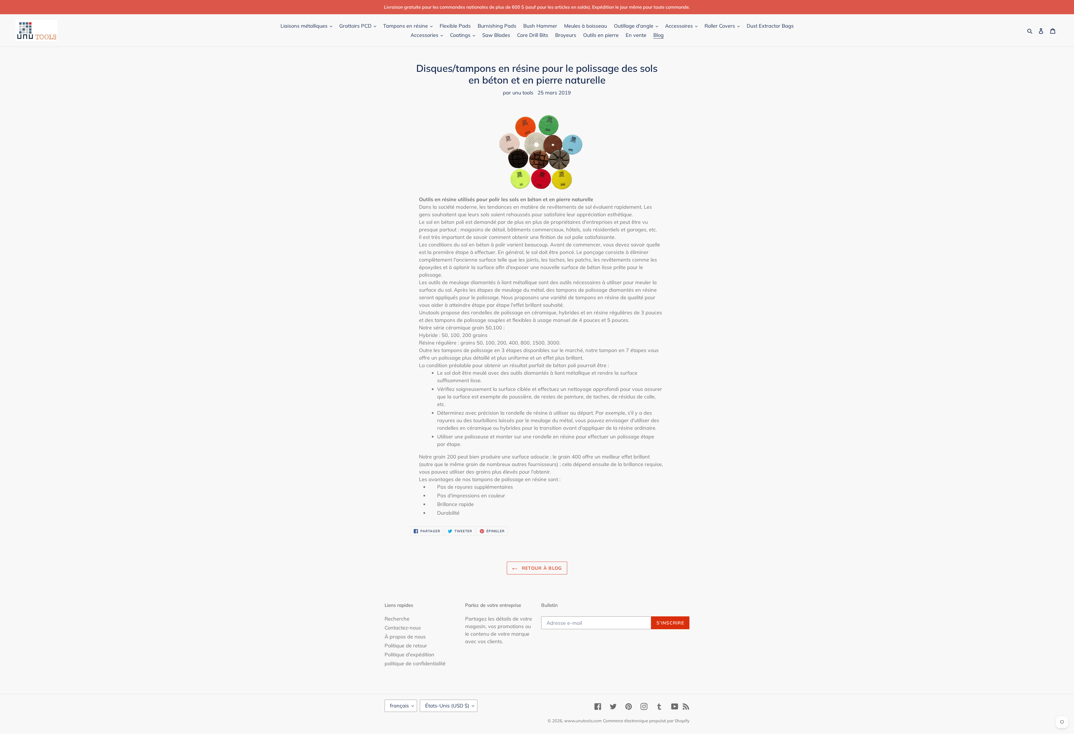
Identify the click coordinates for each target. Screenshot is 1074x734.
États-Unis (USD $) (447, 705)
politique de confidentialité (415, 663)
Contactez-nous (403, 627)
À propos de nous (405, 636)
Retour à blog (541, 568)
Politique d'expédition (409, 654)
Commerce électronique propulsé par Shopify (646, 720)
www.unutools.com (583, 720)
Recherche (397, 619)
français (399, 705)
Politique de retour (406, 645)
